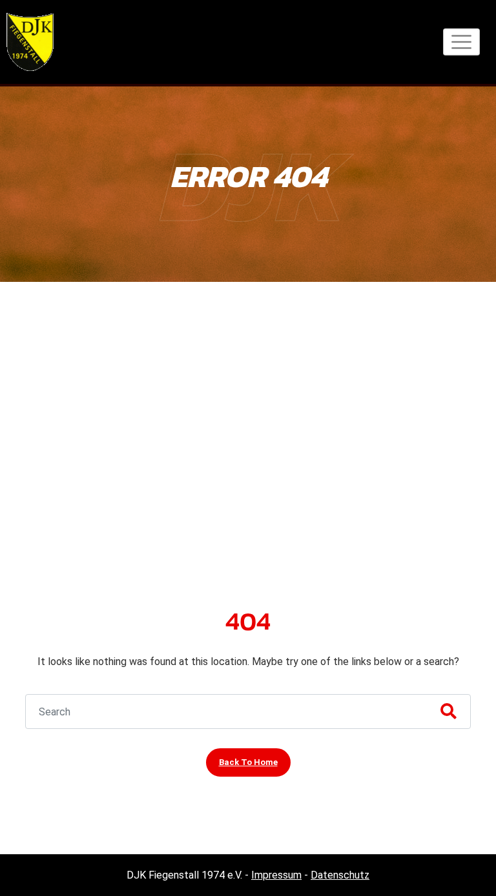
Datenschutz (340, 875)
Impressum (276, 875)
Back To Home (248, 762)
